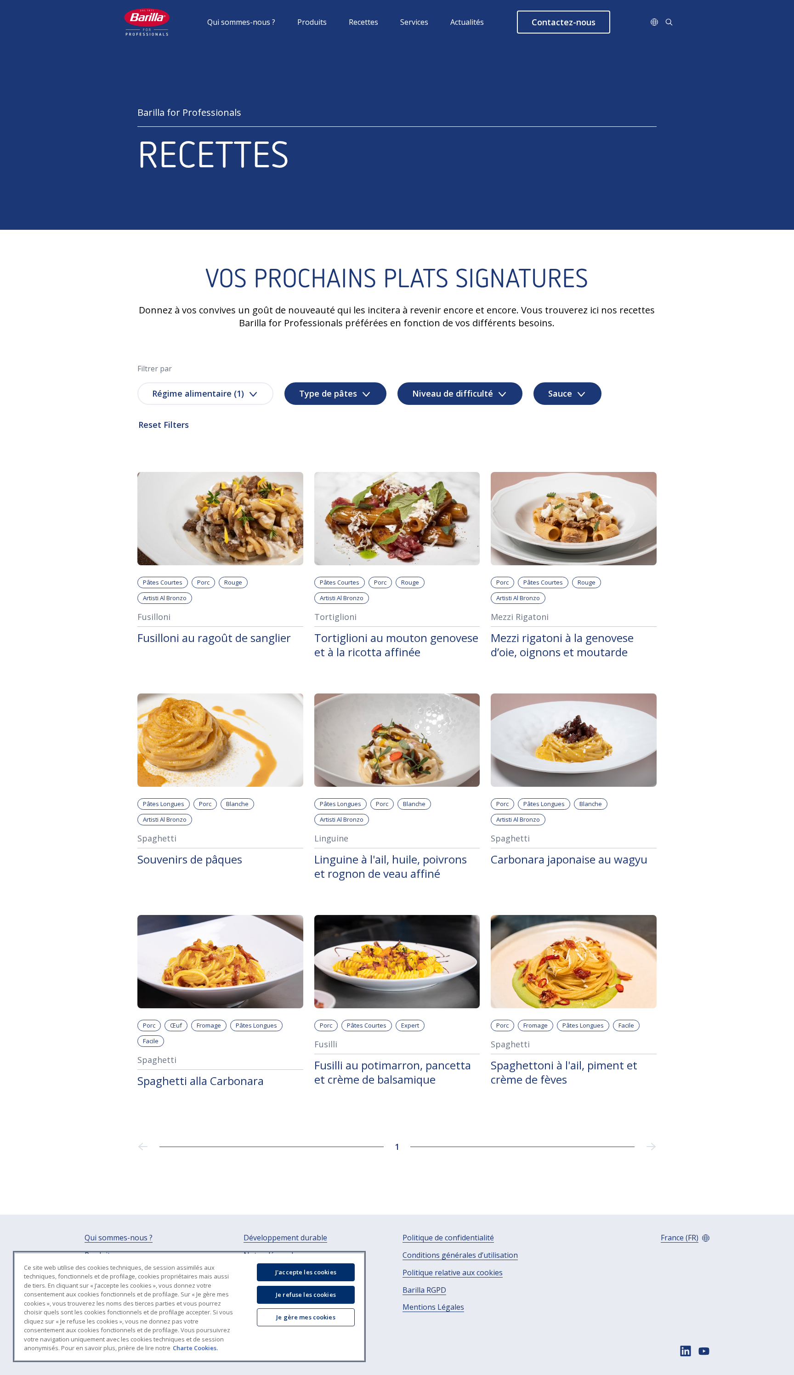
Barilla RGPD (424, 1290)
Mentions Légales (433, 1307)
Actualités (467, 22)
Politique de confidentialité (448, 1238)
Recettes (363, 22)
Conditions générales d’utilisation (460, 1255)
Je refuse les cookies (306, 1294)
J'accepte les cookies (305, 1272)
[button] (563, 22)
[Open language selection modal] (654, 22)
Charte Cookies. (195, 1348)
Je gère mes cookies (305, 1317)
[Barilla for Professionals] (147, 22)
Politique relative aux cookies (453, 1273)
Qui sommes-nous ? (241, 22)
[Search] (669, 22)
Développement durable (285, 1238)
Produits (312, 22)
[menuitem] (252, 22)
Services (414, 22)
